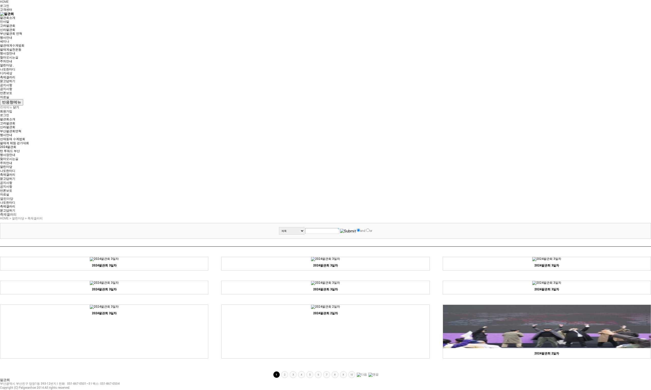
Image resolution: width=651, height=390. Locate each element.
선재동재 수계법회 (12, 139)
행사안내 (6, 37)
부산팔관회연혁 (10, 131)
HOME (4, 2)
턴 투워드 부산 (10, 151)
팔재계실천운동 (10, 49)
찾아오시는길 (9, 57)
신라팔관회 (7, 30)
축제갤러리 (7, 77)
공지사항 (6, 85)
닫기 (16, 107)
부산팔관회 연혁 (11, 33)
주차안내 (6, 61)
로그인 (4, 6)
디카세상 (6, 73)
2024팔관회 (8, 147)
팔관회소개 (7, 18)
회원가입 (6, 111)
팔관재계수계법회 (12, 45)
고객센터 (6, 9)
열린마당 (6, 65)
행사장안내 (7, 53)
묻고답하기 (7, 81)
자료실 (4, 97)
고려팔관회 (7, 25)
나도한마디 (7, 69)
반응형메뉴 (11, 102)
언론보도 (6, 93)
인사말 (4, 21)
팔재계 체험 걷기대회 (14, 143)
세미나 (4, 41)
